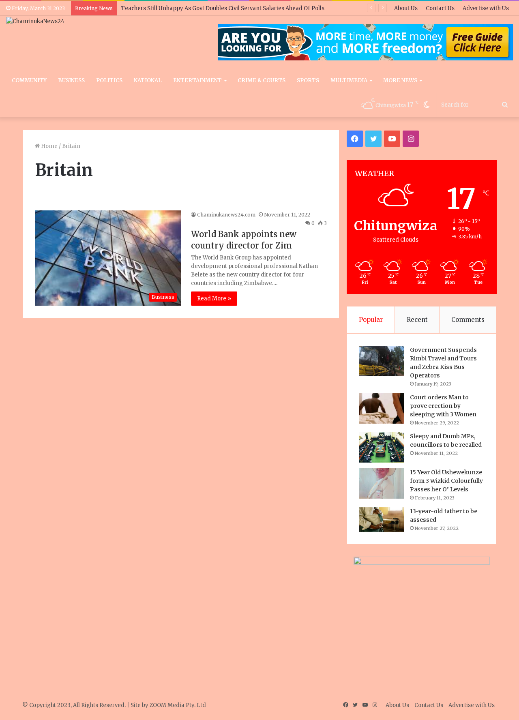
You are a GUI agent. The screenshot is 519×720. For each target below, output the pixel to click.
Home (49, 146)
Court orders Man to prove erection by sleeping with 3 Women (443, 406)
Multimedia (348, 80)
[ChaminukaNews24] (35, 21)
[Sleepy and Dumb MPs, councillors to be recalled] (381, 447)
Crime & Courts (261, 80)
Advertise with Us (486, 8)
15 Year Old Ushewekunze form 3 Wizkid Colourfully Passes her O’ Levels (446, 481)
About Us (406, 8)
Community (29, 80)
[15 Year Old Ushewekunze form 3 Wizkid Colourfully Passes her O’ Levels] (381, 483)
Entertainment (197, 80)
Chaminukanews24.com (226, 215)
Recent (417, 320)
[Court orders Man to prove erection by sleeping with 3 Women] (381, 408)
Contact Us (440, 8)
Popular (371, 320)
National (148, 80)
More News (400, 80)
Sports (308, 80)
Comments (468, 320)
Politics (109, 80)
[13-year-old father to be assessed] (381, 519)
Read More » (214, 298)
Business (71, 80)
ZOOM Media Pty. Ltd (178, 705)
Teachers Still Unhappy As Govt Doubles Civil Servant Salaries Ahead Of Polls (222, 8)
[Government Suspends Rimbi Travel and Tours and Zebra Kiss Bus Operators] (381, 361)
